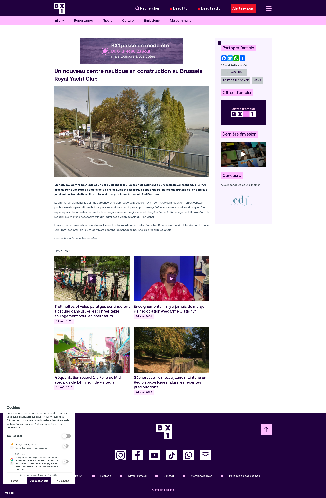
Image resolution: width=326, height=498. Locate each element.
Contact (169, 476)
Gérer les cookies (163, 490)
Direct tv (180, 8)
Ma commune (181, 20)
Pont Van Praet (234, 72)
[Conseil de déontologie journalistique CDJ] (243, 201)
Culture (128, 20)
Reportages (83, 20)
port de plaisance (236, 80)
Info (57, 20)
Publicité (105, 476)
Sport (107, 20)
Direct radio (211, 8)
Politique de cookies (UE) (244, 476)
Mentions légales (201, 476)
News (257, 80)
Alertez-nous (243, 8)
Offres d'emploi (137, 476)
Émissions (152, 20)
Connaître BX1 (74, 476)
